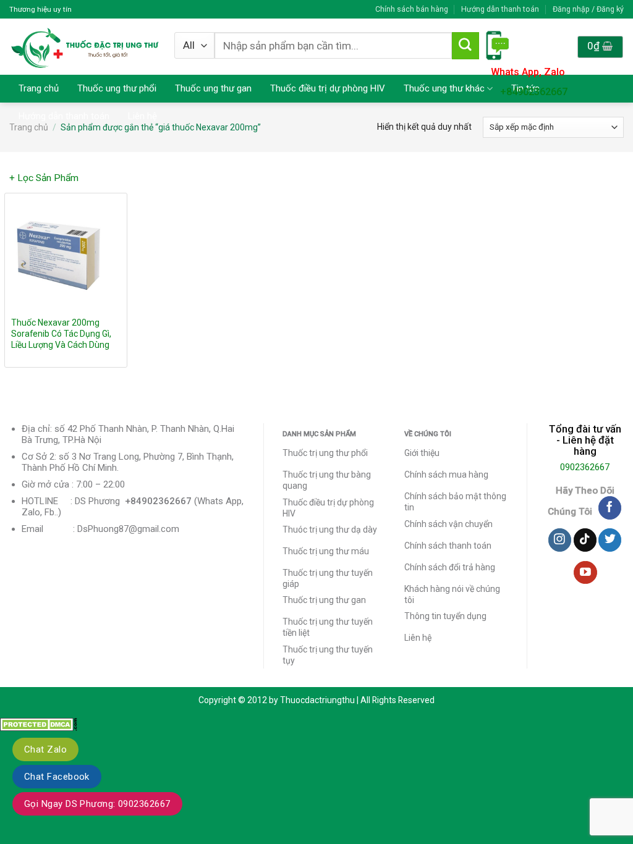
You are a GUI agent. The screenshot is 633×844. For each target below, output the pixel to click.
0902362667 (585, 467)
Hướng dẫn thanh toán (500, 9)
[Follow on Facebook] (609, 508)
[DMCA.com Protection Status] (38, 723)
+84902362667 (533, 92)
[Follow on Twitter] (609, 540)
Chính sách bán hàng (411, 9)
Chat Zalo (45, 749)
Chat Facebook (57, 776)
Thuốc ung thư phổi (116, 88)
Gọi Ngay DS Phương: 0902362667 (97, 803)
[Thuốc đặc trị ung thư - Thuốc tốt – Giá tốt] (85, 47)
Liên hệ (142, 116)
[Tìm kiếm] (465, 45)
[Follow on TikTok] (585, 540)
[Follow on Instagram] (559, 540)
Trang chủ (39, 88)
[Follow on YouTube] (585, 572)
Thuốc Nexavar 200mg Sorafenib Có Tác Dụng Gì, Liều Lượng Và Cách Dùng (61, 334)
